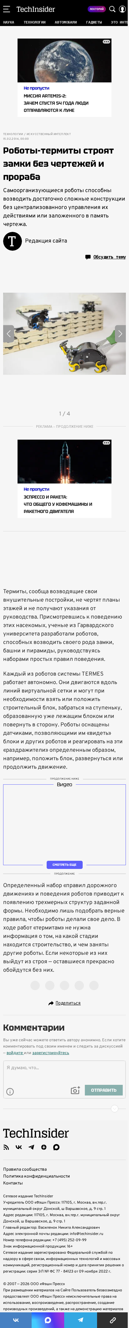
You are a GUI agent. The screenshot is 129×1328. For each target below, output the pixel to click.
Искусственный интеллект (49, 134)
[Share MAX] (48, 1320)
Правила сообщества (25, 1169)
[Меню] (6, 9)
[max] (56, 1147)
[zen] (44, 1147)
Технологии (13, 134)
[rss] (6, 1147)
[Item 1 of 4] (64, 333)
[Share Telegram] (80, 1320)
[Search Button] (112, 9)
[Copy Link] (113, 1320)
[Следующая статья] (64, 1108)
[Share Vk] (16, 1320)
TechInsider (35, 9)
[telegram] (31, 1147)
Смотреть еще (64, 865)
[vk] (19, 1147)
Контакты (13, 1183)
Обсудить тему (109, 257)
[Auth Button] (122, 9)
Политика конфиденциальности (36, 1176)
